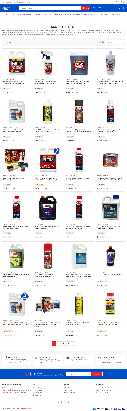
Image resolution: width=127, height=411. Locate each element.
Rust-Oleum (69, 127)
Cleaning (98, 14)
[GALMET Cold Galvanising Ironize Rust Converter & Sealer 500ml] (16, 208)
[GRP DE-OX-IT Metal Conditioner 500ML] (110, 256)
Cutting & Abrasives (58, 14)
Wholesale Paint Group (12, 408)
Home (3, 19)
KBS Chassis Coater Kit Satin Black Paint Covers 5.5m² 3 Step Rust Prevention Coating (47, 324)
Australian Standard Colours (104, 388)
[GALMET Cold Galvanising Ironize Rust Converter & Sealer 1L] (79, 159)
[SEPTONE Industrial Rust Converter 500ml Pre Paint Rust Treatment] (48, 111)
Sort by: (101, 42)
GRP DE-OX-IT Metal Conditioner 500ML (109, 274)
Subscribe (96, 374)
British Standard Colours (103, 390)
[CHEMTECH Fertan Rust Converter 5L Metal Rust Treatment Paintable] (79, 63)
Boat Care (46, 14)
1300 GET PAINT (96, 7)
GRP (98, 272)
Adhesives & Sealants (74, 14)
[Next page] (73, 343)
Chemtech (6, 79)
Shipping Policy (38, 392)
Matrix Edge (115, 14)
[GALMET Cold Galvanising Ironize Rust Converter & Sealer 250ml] (79, 208)
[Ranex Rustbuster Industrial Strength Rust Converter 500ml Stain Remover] (110, 304)
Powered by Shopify (25, 408)
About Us (67, 388)
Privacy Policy (37, 388)
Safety (106, 14)
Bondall (99, 320)
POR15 (5, 176)
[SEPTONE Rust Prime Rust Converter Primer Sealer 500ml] (79, 304)
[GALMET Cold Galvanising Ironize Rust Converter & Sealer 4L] (48, 208)
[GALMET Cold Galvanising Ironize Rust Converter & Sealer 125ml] (110, 111)
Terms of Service (38, 395)
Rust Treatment (11, 19)
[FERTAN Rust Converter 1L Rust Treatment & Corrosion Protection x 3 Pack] (48, 159)
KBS (36, 320)
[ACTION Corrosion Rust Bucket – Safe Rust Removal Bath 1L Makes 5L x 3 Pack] (16, 304)
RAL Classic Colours (102, 392)
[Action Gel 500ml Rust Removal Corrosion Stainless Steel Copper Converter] (110, 63)
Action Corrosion (101, 79)
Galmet (99, 127)
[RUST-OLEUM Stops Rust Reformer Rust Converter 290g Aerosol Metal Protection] (79, 111)
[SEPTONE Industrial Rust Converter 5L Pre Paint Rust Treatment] (16, 256)
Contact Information (70, 392)
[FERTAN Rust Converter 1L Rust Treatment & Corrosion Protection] (16, 63)
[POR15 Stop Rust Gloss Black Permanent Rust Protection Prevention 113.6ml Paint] (110, 159)
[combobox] (54, 8)
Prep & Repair (27, 14)
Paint (7, 14)
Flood (36, 272)
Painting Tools (88, 14)
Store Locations (69, 390)
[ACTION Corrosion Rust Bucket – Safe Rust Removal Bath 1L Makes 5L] (16, 111)
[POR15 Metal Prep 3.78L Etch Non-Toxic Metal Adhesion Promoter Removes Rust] (79, 256)
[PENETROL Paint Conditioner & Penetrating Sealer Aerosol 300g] (48, 256)
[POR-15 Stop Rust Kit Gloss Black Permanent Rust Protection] (16, 159)
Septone (37, 127)
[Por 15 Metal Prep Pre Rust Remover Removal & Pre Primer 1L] (110, 208)
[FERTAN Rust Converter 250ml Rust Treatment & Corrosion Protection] (48, 63)
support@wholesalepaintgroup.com (99, 9)
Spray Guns (16, 14)
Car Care (37, 14)
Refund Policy (37, 390)
